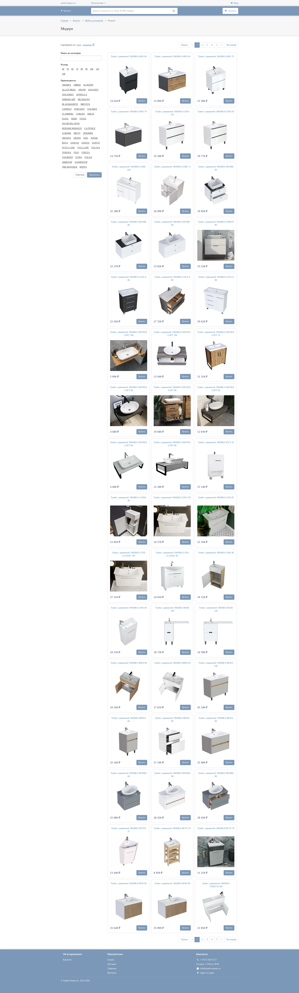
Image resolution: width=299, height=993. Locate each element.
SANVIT (96, 143)
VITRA (78, 157)
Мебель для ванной (94, 20)
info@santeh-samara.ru (210, 968)
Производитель (68, 80)
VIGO (76, 152)
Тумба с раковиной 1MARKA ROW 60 (129, 883)
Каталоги (67, 960)
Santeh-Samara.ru (71, 980)
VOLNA (88, 157)
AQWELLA (81, 94)
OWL (85, 138)
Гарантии (111, 968)
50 (68, 69)
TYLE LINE (83, 148)
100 (91, 69)
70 (77, 69)
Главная (64, 20)
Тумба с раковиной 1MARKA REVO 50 (172, 828)
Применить (94, 175)
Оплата (110, 960)
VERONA (66, 152)
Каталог (76, 20)
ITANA (83, 119)
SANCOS (74, 143)
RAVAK (94, 138)
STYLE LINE (68, 148)
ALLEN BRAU (69, 90)
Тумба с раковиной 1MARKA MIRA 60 (129, 663)
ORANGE (66, 138)
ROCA (65, 143)
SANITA (85, 143)
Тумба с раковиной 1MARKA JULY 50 (216, 442)
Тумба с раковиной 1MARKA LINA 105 (172, 497)
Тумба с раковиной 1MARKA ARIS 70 (216, 56)
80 (82, 69)
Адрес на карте (207, 973)
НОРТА (83, 167)
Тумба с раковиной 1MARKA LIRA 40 (216, 552)
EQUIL (65, 119)
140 (63, 74)
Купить (141, 101)
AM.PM (81, 90)
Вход (235, 3)
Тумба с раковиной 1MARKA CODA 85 (215, 111)
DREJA (90, 114)
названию (87, 45)
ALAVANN (88, 85)
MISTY (77, 133)
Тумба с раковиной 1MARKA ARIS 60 (129, 56)
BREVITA (85, 104)
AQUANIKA (68, 94)
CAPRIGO (66, 109)
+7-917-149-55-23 (208, 960)
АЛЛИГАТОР (81, 162)
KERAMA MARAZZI (72, 128)
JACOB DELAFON (71, 123)
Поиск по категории (71, 53)
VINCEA (85, 152)
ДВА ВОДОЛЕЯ (69, 167)
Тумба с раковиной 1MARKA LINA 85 (216, 497)
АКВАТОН (67, 162)
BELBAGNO (84, 99)
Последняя (231, 45)
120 (97, 69)
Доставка (111, 964)
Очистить (80, 175)
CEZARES (92, 109)
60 (72, 69)
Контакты (111, 973)
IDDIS (74, 119)
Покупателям (97, 3)
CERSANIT (79, 109)
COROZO (80, 114)
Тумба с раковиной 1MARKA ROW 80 (172, 883)
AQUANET (93, 90)
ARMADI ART (68, 99)
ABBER (77, 85)
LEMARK (66, 133)
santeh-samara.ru (68, 3)
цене (79, 45)
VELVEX (95, 148)
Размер (64, 65)
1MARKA (66, 85)
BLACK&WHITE (70, 104)
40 (63, 69)
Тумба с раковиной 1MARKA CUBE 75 (172, 167)
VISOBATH (67, 157)
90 (86, 69)
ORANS (77, 138)
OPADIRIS (88, 133)
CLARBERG (68, 114)
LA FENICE (89, 128)
